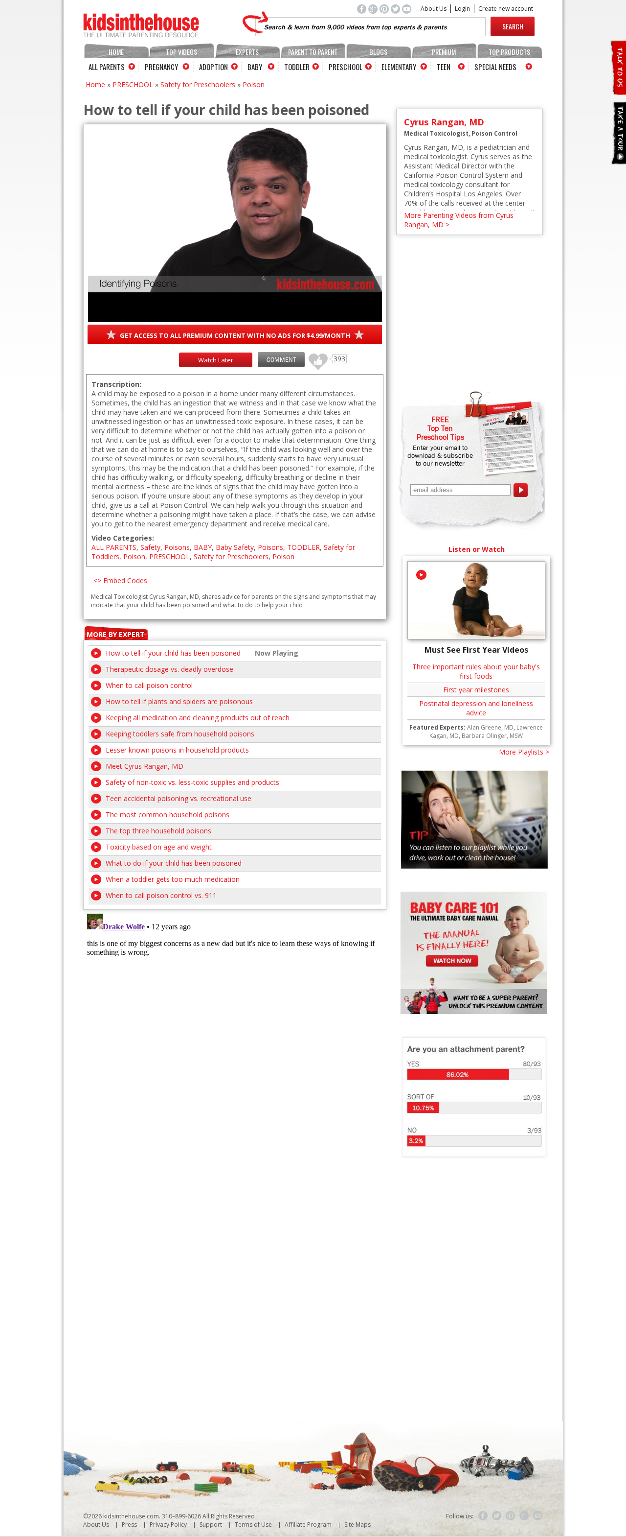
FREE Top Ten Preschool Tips (440, 428)
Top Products (509, 52)
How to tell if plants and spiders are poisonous (179, 701)
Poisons (177, 547)
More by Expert (116, 634)
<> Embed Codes (120, 580)
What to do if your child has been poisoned (174, 863)
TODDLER (303, 547)
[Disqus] (234, 1032)
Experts (247, 52)
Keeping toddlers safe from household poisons (180, 733)
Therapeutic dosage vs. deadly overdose (169, 669)
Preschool (345, 66)
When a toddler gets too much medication (173, 879)
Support (211, 1524)
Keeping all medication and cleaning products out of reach (198, 717)
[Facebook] (483, 1516)
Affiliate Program (308, 1524)
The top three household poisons (158, 830)
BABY (203, 547)
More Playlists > (524, 752)
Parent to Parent (312, 52)
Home (116, 52)
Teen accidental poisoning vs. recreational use (178, 798)
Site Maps (357, 1524)
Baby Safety (235, 547)
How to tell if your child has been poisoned (173, 653)
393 (314, 357)
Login (462, 8)
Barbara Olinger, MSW (492, 736)
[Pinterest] (510, 1516)
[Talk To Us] (618, 90)
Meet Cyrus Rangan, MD (144, 766)
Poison (254, 84)
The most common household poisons (167, 814)
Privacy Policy (168, 1524)
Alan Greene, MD (490, 727)
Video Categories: (122, 538)
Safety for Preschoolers (197, 84)
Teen (443, 66)
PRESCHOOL (132, 84)
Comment (281, 359)
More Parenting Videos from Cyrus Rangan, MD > (459, 220)
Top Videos (181, 52)
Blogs (378, 52)
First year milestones (476, 689)
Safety (150, 547)
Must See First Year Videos (476, 649)
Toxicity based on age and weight (159, 846)
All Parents (107, 66)
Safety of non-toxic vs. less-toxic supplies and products (192, 782)
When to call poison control (149, 685)
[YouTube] (538, 1516)
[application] (235, 224)
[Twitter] (497, 1516)
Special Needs (495, 66)
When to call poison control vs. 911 (161, 895)
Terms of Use (253, 1524)
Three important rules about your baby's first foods (476, 671)
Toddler (297, 66)
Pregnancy (161, 66)
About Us (434, 8)
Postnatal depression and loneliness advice (476, 708)
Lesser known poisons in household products (177, 750)
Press (129, 1524)
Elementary (398, 66)
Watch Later (215, 359)
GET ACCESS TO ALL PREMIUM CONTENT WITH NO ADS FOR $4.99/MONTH (235, 335)
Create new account (505, 8)
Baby (254, 66)
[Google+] (524, 1516)
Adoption (213, 66)
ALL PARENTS (113, 547)
